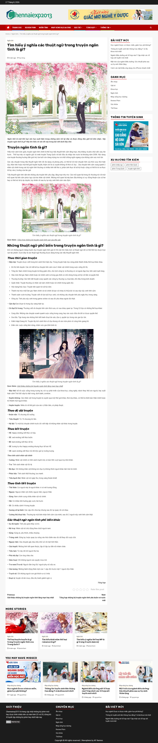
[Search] (150, 27)
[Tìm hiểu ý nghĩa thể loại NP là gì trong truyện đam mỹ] (91, 622)
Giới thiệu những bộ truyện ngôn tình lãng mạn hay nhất (30, 596)
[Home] (8, 27)
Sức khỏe (114, 104)
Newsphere (86, 740)
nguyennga (135, 697)
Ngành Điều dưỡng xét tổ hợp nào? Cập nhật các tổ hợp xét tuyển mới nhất (96, 691)
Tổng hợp (90, 28)
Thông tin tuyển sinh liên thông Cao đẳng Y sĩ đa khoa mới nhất (60, 689)
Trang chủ (17, 28)
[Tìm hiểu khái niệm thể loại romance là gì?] (56, 622)
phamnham (22, 648)
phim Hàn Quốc (131, 165)
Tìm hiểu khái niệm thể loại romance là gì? (54, 640)
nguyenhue (22, 695)
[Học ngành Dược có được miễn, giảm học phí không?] (23, 671)
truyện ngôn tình (134, 169)
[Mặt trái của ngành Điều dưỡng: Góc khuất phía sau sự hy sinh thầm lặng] (135, 671)
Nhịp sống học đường (61, 28)
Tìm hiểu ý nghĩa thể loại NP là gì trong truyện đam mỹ (90, 640)
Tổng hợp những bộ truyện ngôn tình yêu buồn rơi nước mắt (82, 597)
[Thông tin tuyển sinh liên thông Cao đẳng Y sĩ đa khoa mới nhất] (60, 671)
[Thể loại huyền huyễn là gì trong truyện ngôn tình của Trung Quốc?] (22, 622)
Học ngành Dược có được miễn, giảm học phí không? (131, 45)
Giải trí (77, 28)
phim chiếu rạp (117, 165)
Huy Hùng (22, 58)
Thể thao (114, 108)
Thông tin (104, 28)
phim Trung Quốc (118, 169)
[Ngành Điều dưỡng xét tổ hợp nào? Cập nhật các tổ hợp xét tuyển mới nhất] (97, 671)
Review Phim (30, 28)
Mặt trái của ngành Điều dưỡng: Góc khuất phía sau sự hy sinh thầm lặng (134, 691)
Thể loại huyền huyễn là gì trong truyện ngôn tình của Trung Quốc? (20, 642)
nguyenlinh (60, 695)
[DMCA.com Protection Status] (13, 722)
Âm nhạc (114, 82)
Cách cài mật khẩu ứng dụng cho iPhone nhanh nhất (130, 68)
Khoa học (114, 89)
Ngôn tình (43, 28)
